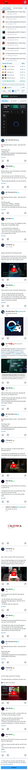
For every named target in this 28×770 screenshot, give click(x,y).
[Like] (14, 161)
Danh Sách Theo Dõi (22, 106)
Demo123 (9, 87)
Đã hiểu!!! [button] (14, 767)
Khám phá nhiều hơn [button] (8, 764)
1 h (6, 194)
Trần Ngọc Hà (10, 72)
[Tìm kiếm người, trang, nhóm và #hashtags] (25, 2)
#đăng (12, 350)
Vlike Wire (8, 166)
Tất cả (5, 101)
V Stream (8, 244)
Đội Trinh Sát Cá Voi (11, 140)
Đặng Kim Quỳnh (11, 78)
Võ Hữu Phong (10, 69)
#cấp (17, 355)
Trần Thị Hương (10, 66)
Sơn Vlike (8, 343)
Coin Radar (9, 218)
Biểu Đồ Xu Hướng (16, 106)
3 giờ (7, 550)
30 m (7, 168)
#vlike (6, 352)
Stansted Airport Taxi (12, 311)
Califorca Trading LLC (12, 507)
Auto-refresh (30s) (17, 91)
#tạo (22, 350)
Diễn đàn (10, 91)
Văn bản (14, 101)
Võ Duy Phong (10, 75)
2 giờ (7, 246)
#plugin (3, 353)
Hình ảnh (24, 101)
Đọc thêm (3, 157)
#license (17, 352)
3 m (6, 142)
